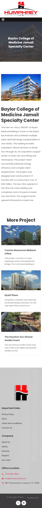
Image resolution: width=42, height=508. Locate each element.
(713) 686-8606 (12, 474)
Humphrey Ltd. (33, 498)
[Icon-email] (18, 503)
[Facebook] (24, 503)
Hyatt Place (11, 295)
